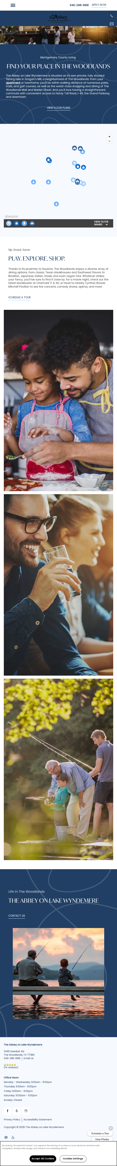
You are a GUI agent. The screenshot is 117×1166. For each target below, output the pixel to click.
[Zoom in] (109, 136)
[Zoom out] (109, 141)
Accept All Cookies (43, 1159)
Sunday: (8, 1100)
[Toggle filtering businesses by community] (32, 223)
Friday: (8, 1091)
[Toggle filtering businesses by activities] (24, 223)
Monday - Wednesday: (17, 1082)
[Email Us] (111, 24)
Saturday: (9, 1095)
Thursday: (9, 1087)
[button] (99, 5)
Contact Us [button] (16, 916)
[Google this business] (26, 1111)
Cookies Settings (73, 1159)
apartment (13, 83)
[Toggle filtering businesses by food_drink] (8, 223)
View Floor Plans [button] (58, 108)
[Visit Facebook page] (7, 1111)
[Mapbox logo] (11, 216)
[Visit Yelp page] (17, 1111)
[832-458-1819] (111, 16)
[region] (58, 176)
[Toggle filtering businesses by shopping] (16, 223)
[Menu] (13, 5)
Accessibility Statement (37, 1120)
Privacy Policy (12, 1120)
